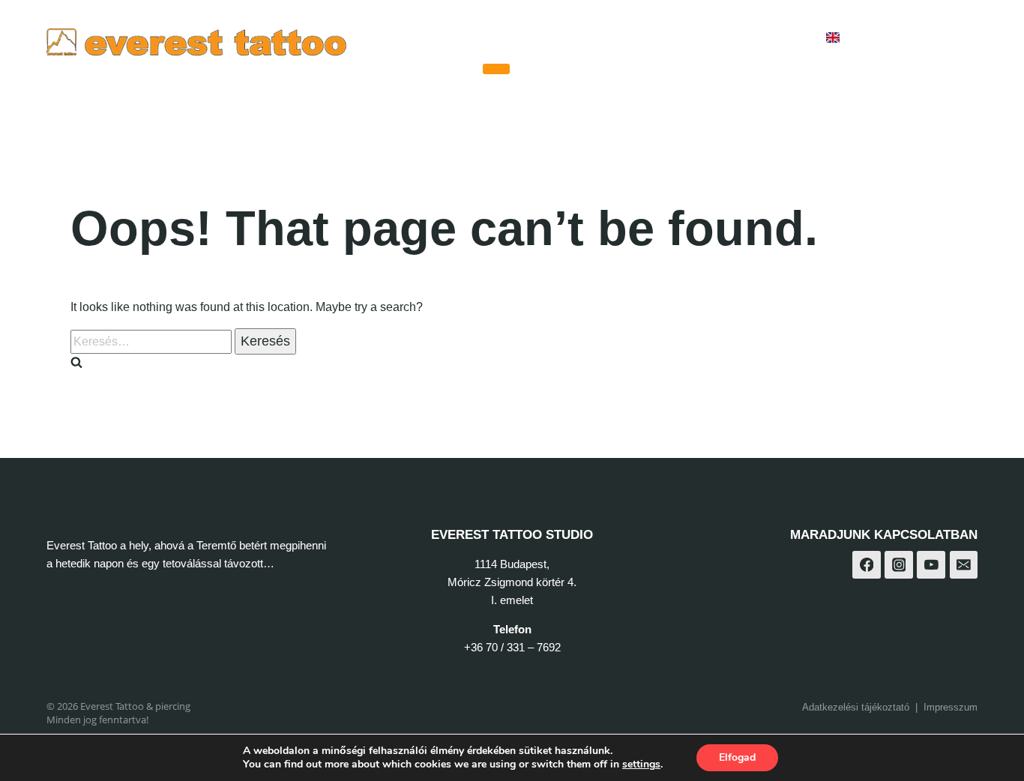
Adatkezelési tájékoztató (855, 707)
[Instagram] (923, 38)
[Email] (964, 565)
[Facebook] (886, 38)
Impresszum (951, 707)
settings (641, 764)
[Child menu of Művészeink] (496, 69)
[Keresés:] (152, 341)
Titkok (685, 37)
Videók (622, 37)
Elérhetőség (766, 37)
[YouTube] (961, 38)
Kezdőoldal (436, 37)
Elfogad (737, 757)
